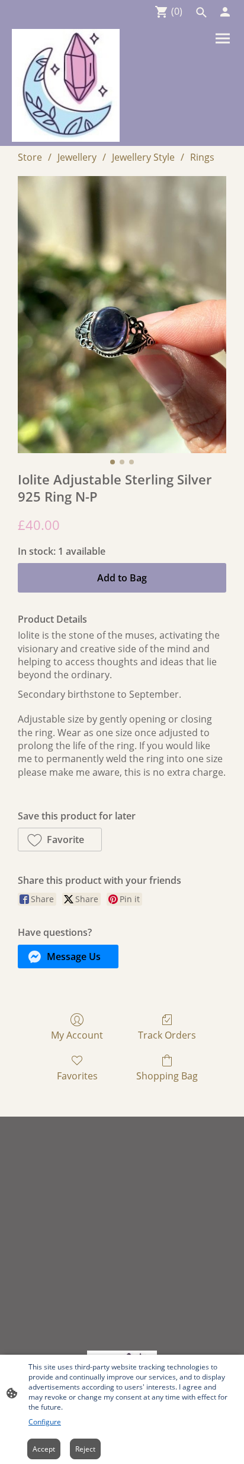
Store (30, 157)
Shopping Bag (167, 1075)
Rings (202, 157)
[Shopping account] (225, 12)
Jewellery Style (143, 157)
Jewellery (77, 157)
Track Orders (167, 1035)
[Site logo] (66, 85)
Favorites (77, 1075)
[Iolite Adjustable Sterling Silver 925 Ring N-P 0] (122, 314)
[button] (201, 12)
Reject (85, 1449)
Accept (44, 1449)
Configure (44, 1422)
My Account (77, 1035)
